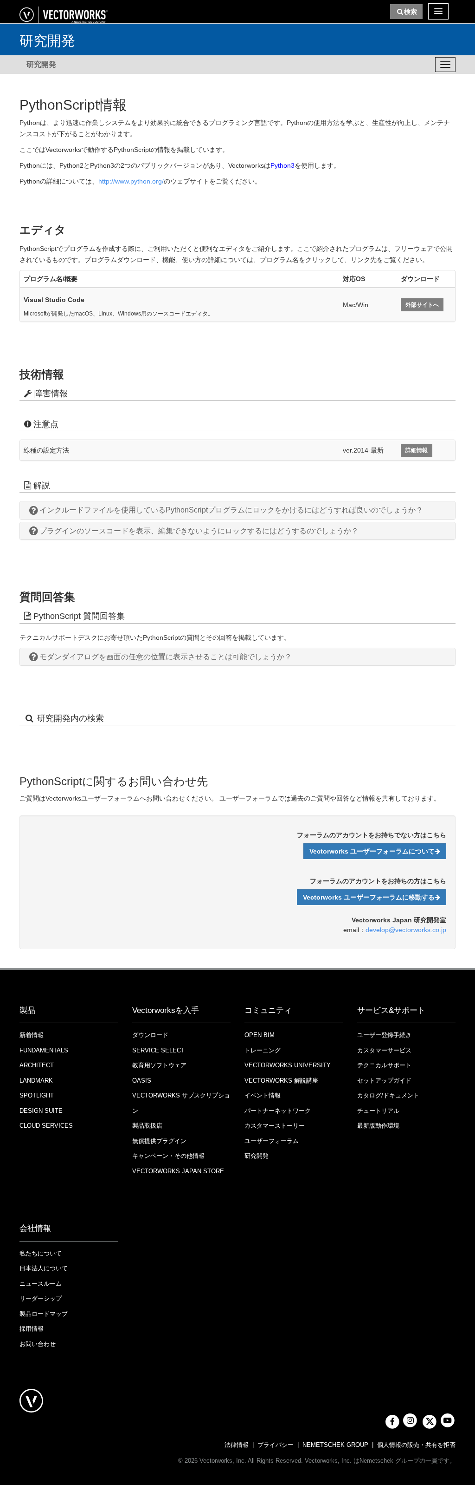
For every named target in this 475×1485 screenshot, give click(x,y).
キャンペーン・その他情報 (168, 1155)
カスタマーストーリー (274, 1125)
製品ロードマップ (43, 1313)
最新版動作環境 (378, 1125)
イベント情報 (262, 1095)
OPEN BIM (259, 1035)
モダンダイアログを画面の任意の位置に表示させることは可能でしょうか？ (165, 657)
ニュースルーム (40, 1283)
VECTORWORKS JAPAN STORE (178, 1171)
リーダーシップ (40, 1298)
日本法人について (43, 1268)
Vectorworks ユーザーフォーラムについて (372, 851)
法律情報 (237, 1444)
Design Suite (41, 1110)
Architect (36, 1065)
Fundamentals (43, 1050)
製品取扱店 (147, 1125)
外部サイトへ (422, 305)
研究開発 (41, 64)
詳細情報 (416, 450)
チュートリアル (378, 1110)
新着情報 (31, 1035)
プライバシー (275, 1444)
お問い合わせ (37, 1343)
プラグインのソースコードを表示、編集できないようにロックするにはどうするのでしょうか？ (199, 531)
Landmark (36, 1080)
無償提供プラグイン (159, 1140)
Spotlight (36, 1095)
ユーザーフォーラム (271, 1140)
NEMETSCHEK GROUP (335, 1444)
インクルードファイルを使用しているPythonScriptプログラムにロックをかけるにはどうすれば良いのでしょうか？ (231, 510)
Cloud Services (46, 1125)
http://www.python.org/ (131, 181)
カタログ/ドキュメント (388, 1095)
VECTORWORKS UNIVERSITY (287, 1065)
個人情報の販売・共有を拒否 (416, 1444)
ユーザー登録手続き (384, 1035)
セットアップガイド (384, 1080)
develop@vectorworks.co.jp (406, 929)
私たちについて (40, 1253)
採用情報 (31, 1328)
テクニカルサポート (384, 1065)
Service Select (158, 1050)
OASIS (141, 1080)
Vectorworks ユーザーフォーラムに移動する (369, 897)
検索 (410, 11)
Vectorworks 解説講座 (281, 1080)
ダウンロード (150, 1035)
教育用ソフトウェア (159, 1065)
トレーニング (262, 1050)
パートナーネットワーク (277, 1110)
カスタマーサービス (384, 1050)
